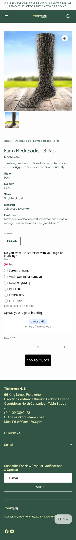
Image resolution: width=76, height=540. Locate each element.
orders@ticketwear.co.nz (46, 6)
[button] (6, 16)
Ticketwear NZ (26, 516)
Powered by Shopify (52, 516)
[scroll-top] (67, 531)
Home (7, 140)
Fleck (14, 242)
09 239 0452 (21, 413)
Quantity (9, 338)
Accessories (22, 140)
